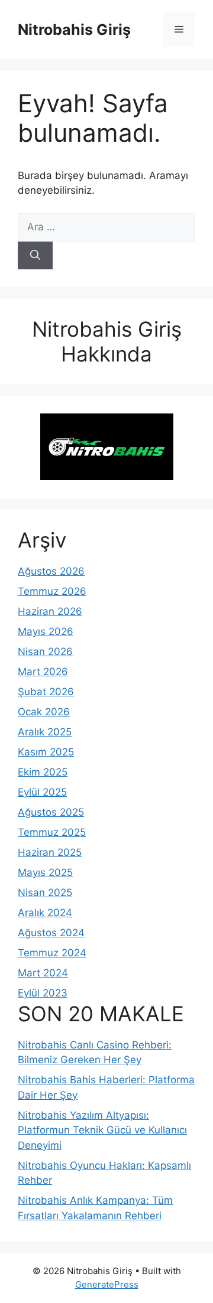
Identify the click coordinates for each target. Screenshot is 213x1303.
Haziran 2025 (50, 852)
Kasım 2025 (46, 752)
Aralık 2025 (45, 732)
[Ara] (35, 256)
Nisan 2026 (45, 651)
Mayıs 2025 (45, 872)
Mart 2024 (43, 973)
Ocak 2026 (44, 712)
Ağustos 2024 (51, 933)
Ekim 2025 (42, 772)
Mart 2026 (43, 671)
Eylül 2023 (42, 993)
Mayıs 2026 (45, 631)
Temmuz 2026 (52, 591)
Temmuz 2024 (52, 953)
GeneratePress (106, 1284)
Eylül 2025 (42, 792)
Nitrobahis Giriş (74, 29)
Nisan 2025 (45, 892)
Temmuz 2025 (52, 832)
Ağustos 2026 (51, 571)
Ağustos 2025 (51, 812)
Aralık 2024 (45, 912)
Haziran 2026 (50, 611)
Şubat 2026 (46, 692)
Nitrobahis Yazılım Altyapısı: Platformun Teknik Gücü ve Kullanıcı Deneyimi (102, 1130)
